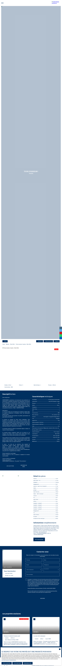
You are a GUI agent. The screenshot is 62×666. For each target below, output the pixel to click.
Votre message (29, 574)
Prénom (28, 560)
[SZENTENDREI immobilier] (56, 3)
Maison (7, 344)
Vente (3, 344)
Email (27, 564)
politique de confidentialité (45, 592)
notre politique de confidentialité (9, 660)
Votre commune (30, 569)
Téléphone (46, 564)
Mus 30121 (12, 344)
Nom (45, 560)
